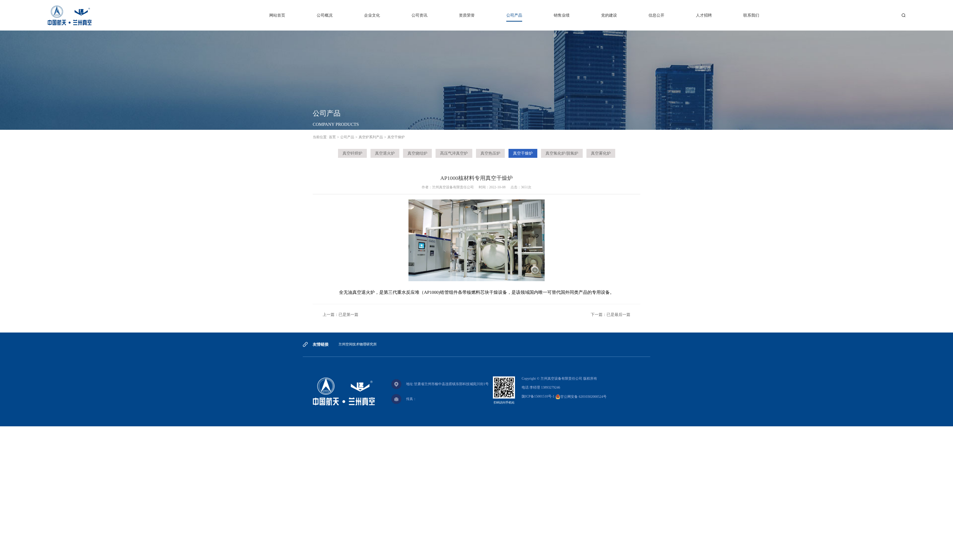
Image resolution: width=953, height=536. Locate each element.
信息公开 (656, 15)
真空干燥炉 (523, 153)
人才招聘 (704, 15)
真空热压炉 (490, 153)
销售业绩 (562, 15)
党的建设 (609, 15)
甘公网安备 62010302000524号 (583, 397)
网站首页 (277, 15)
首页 (332, 137)
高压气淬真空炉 (454, 153)
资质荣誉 (467, 15)
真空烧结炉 (417, 153)
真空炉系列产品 (371, 137)
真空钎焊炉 (352, 153)
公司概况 (325, 15)
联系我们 (751, 15)
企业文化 (372, 15)
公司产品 (514, 15)
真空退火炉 (385, 153)
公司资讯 (419, 15)
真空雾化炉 (601, 153)
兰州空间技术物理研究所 (358, 344)
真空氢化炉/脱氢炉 (561, 153)
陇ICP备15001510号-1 (538, 397)
